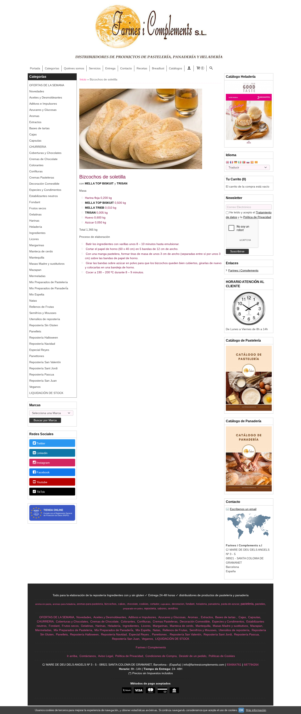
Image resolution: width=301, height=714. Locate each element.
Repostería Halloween (43, 337)
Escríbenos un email (243, 509)
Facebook (43, 472)
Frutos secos (37, 208)
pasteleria (247, 603)
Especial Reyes (39, 349)
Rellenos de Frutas (41, 306)
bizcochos (110, 603)
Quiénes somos (74, 68)
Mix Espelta (36, 294)
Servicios (95, 68)
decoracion (178, 604)
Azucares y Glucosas (43, 109)
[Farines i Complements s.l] (150, 33)
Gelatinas (35, 214)
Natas (33, 300)
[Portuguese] (244, 163)
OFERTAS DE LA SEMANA (46, 85)
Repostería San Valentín (45, 362)
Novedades (36, 91)
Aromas (34, 116)
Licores (34, 239)
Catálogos (175, 68)
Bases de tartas (39, 128)
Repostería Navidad (42, 343)
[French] (231, 163)
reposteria (150, 608)
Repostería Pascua (41, 374)
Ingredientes (37, 233)
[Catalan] (257, 163)
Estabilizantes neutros (43, 196)
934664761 (234, 664)
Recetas (142, 68)
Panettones (36, 356)
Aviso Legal (105, 656)
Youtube (42, 482)
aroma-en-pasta (43, 604)
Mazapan (35, 269)
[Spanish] (252, 163)
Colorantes (36, 165)
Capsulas (35, 140)
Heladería (35, 226)
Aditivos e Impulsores (43, 103)
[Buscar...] (211, 68)
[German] (235, 163)
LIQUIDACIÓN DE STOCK (46, 393)
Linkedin (42, 453)
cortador (154, 604)
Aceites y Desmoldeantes (45, 97)
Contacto (126, 68)
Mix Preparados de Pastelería (48, 282)
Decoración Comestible (44, 183)
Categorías (52, 68)
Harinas (34, 220)
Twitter (41, 443)
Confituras (36, 171)
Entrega (110, 68)
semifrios (173, 608)
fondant (190, 603)
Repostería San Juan (43, 380)
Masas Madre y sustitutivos (46, 263)
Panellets (35, 331)
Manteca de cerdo (41, 251)
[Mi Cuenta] (189, 68)
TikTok (41, 491)
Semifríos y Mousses (42, 313)
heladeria (201, 604)
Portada (35, 68)
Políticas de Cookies (222, 656)
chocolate (132, 604)
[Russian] (248, 163)
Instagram (43, 462)
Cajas (33, 134)
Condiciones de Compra (161, 656)
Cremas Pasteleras (41, 177)
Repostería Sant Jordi (43, 368)
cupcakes (165, 604)
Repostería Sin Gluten (43, 325)
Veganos (35, 386)
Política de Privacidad (257, 217)
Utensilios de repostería (44, 319)
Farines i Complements (243, 270)
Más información (256, 710)
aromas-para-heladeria (64, 604)
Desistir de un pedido (192, 656)
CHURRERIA (37, 146)
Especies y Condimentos (45, 189)
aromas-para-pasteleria (90, 604)
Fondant (34, 202)
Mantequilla (36, 257)
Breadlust (158, 68)
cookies (143, 603)
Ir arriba (72, 656)
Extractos (35, 122)
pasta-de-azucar (230, 604)
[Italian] (239, 163)
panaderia (214, 604)
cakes (121, 603)
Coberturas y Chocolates (45, 152)
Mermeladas (37, 276)
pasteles (260, 603)
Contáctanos (87, 656)
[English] (227, 163)
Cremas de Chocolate (43, 159)
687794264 (251, 664)
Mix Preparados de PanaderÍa (48, 288)
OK (241, 710)
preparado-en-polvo (133, 608)
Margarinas (36, 245)
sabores (161, 608)
